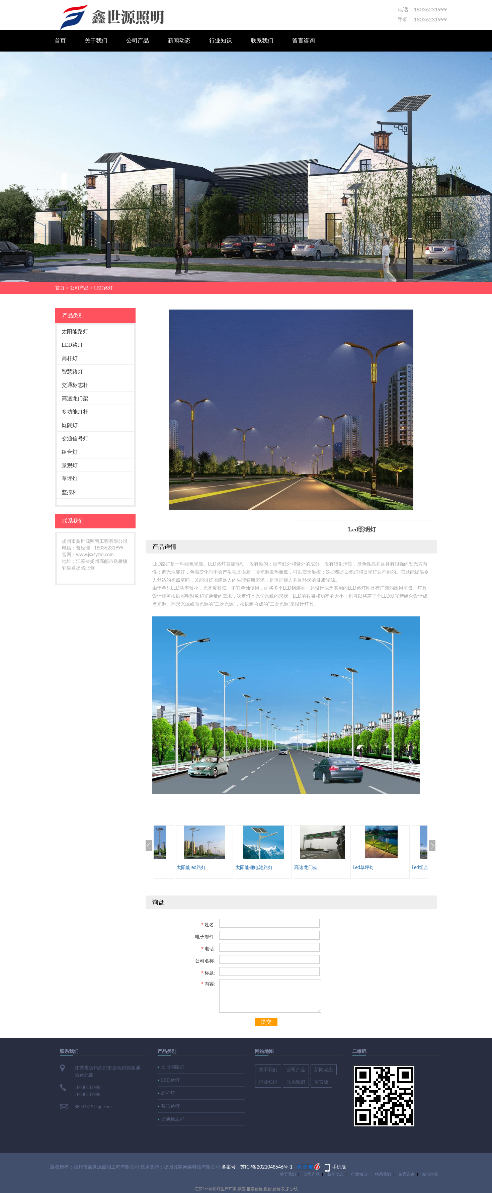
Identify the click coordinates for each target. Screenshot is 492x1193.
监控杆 (70, 492)
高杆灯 (70, 358)
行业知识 (220, 40)
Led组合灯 (422, 867)
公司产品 (137, 40)
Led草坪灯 (363, 867)
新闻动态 (179, 40)
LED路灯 (103, 287)
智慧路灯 (72, 371)
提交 (266, 1022)
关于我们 (96, 40)
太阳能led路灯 (191, 867)
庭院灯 (70, 425)
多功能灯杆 (75, 412)
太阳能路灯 (75, 331)
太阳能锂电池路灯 (254, 867)
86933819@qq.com (93, 1106)
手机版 (339, 1167)
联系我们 (262, 40)
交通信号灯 (75, 438)
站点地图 (430, 1174)
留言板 (321, 1082)
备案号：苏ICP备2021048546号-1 (257, 1167)
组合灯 (70, 452)
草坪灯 (70, 479)
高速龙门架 (75, 398)
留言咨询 (303, 40)
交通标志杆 (75, 385)
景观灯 (70, 465)
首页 (60, 40)
